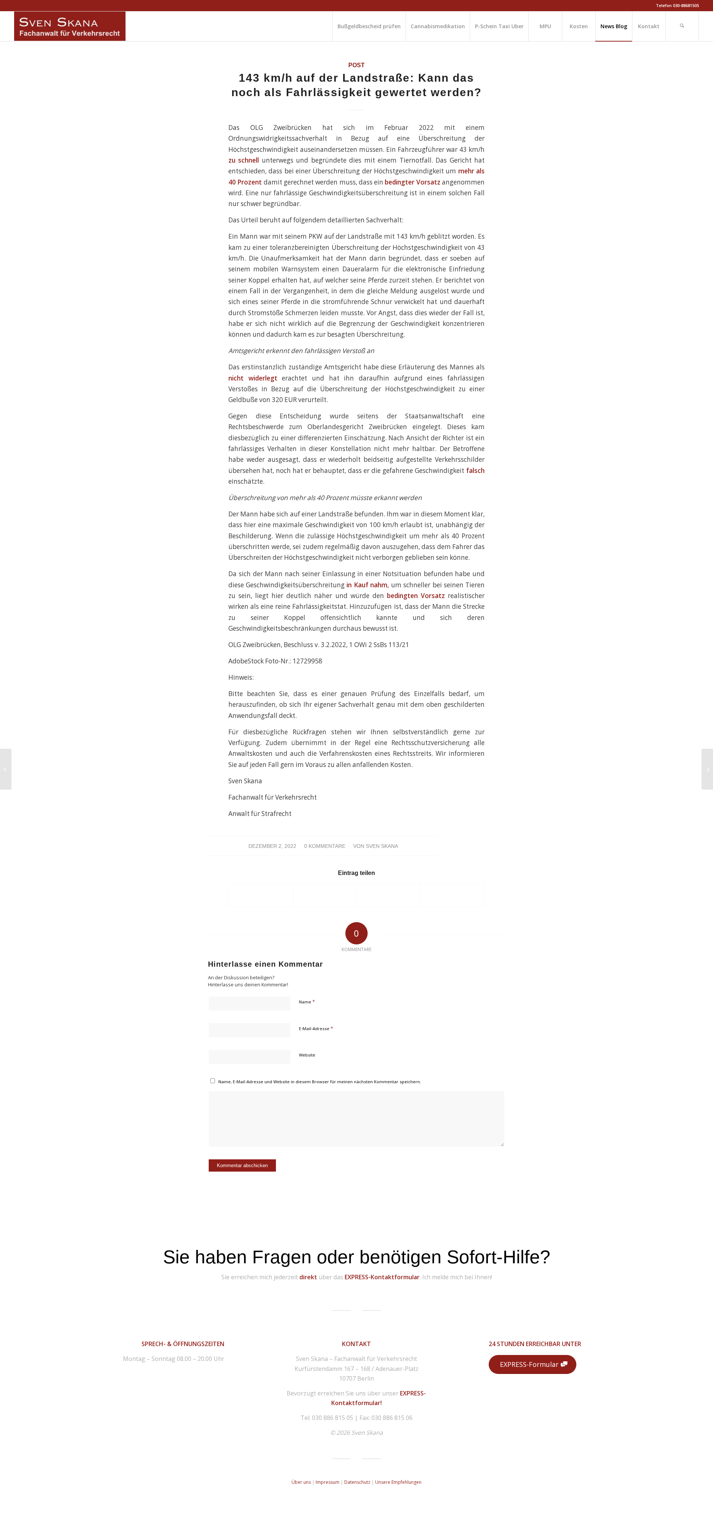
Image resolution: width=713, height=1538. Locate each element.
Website (307, 1055)
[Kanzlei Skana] (70, 26)
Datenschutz (357, 1482)
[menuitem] (369, 26)
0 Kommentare (324, 846)
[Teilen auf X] (324, 895)
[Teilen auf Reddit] (452, 895)
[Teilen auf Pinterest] (388, 895)
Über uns (301, 1482)
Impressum (327, 1482)
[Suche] (682, 26)
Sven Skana (382, 846)
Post (356, 65)
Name (307, 1001)
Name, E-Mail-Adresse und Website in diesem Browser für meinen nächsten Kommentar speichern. (319, 1081)
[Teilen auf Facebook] (261, 895)
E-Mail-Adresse (316, 1028)
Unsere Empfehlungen (398, 1482)
